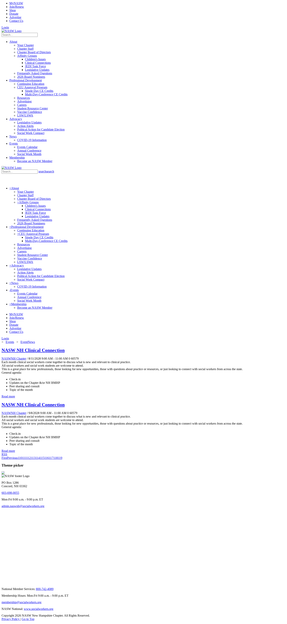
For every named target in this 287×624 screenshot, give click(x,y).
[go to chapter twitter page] (4, 582)
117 (51, 458)
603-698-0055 (10, 492)
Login (5, 27)
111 (24, 458)
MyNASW (16, 3)
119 (60, 458)
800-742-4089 (44, 589)
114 (37, 458)
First (4, 458)
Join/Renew (16, 6)
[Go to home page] (11, 31)
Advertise (15, 17)
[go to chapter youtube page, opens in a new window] (18, 582)
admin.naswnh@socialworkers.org (23, 506)
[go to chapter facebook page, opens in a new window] (8, 582)
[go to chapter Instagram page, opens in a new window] (61, 582)
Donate (13, 13)
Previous (12, 458)
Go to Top (28, 619)
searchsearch (46, 171)
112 (28, 458)
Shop (12, 10)
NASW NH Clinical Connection (33, 350)
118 (55, 458)
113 (33, 458)
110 (20, 458)
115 (42, 458)
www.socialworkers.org (38, 609)
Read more (8, 396)
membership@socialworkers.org (21, 602)
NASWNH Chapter (14, 358)
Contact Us (16, 20)
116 (46, 458)
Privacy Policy (11, 619)
